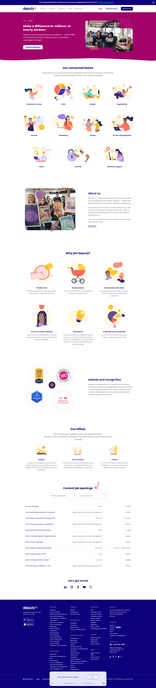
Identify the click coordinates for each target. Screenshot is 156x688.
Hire (51, 658)
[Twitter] (90, 587)
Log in (100, 9)
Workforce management (118, 636)
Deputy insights (95, 618)
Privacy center (95, 657)
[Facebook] (78, 587)
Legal (38, 679)
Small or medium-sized (77, 629)
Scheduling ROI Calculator (99, 629)
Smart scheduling (55, 637)
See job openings (33, 47)
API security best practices (118, 612)
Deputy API (94, 640)
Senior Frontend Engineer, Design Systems (40, 536)
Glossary (93, 622)
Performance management (59, 667)
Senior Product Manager (34, 542)
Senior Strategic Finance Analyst (37, 560)
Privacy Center (46, 679)
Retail (72, 665)
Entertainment (75, 653)
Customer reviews (96, 616)
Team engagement (56, 669)
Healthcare (73, 655)
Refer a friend (95, 627)
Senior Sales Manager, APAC (35, 554)
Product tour (74, 612)
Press (111, 631)
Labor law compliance (57, 622)
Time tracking (54, 643)
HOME (24, 20)
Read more (92, 226)
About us (112, 625)
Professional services (77, 663)
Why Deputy (114, 633)
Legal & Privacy (95, 653)
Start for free (127, 9)
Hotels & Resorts (75, 659)
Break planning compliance (58, 614)
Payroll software (55, 629)
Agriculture (73, 640)
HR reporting (54, 660)
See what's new (75, 614)
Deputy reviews (95, 620)
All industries (74, 638)
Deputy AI (52, 8)
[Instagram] (71, 587)
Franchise (73, 625)
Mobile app (53, 627)
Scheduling (53, 631)
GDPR (92, 655)
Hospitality (73, 657)
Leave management (56, 662)
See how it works (111, 9)
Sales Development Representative (38, 530)
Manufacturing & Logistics (78, 661)
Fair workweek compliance (58, 618)
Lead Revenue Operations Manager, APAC (40, 518)
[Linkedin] (65, 587)
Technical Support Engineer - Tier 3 (38, 566)
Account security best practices (120, 610)
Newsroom (94, 624)
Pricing (70, 8)
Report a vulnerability (116, 614)
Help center (94, 642)
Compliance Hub (96, 612)
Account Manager (32, 506)
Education (73, 651)
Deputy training (95, 638)
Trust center (94, 659)
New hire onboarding (56, 665)
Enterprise (73, 623)
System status (95, 644)
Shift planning (54, 633)
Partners (112, 629)
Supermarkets (74, 669)
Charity (72, 645)
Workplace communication (58, 645)
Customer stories (96, 614)
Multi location (74, 627)
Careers (112, 627)
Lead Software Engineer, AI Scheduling (39, 524)
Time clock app (55, 641)
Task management (56, 639)
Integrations (54, 620)
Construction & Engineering (79, 649)
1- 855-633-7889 (118, 644)
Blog (92, 610)
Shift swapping (54, 635)
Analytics (53, 610)
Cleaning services (76, 647)
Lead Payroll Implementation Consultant (40, 512)
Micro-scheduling (55, 624)
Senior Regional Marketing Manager (38, 548)
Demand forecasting (56, 616)
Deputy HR (53, 654)
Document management (58, 656)
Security (73, 667)
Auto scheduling (55, 612)
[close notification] (153, 2)
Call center (73, 642)
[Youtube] (84, 587)
